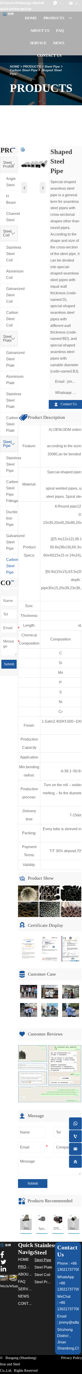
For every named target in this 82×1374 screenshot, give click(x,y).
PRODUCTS (32, 66)
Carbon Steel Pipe (24, 70)
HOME (14, 66)
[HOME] (8, 14)
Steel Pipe (52, 66)
